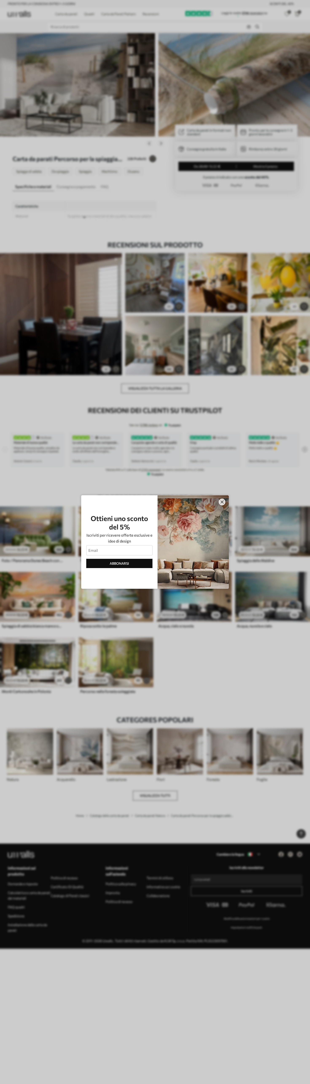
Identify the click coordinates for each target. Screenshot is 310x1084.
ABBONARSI (119, 563)
